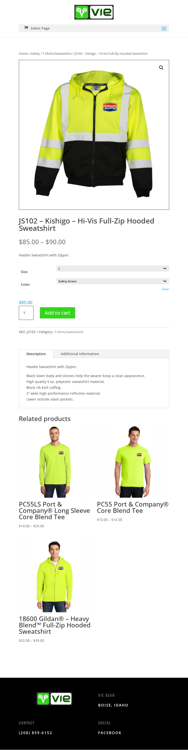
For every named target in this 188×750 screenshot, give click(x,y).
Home (23, 53)
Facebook (110, 732)
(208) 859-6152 (35, 732)
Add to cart (57, 312)
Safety (35, 53)
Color (25, 284)
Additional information (80, 353)
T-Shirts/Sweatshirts (57, 53)
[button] (161, 67)
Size (24, 271)
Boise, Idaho (113, 705)
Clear (165, 289)
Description (36, 353)
